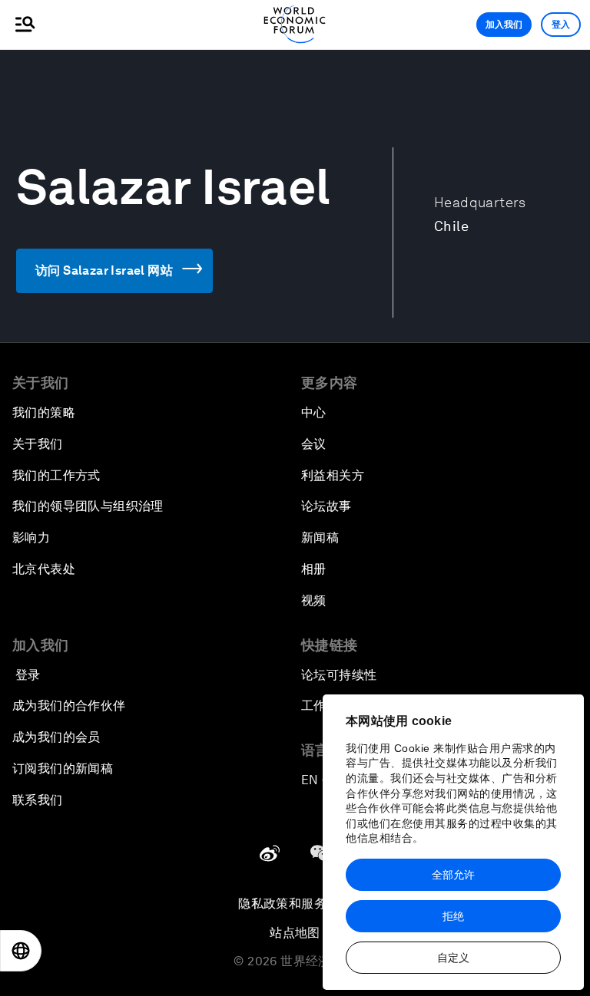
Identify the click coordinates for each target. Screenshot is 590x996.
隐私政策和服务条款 (295, 903)
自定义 (453, 957)
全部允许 (453, 875)
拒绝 (453, 916)
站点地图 (295, 932)
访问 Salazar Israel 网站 (104, 270)
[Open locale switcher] (21, 951)
